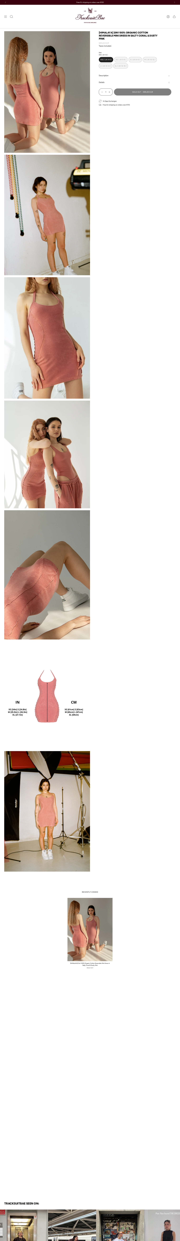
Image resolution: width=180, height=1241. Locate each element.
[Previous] (5, 2)
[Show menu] (5, 16)
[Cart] (174, 16)
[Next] (174, 2)
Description (103, 75)
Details (101, 82)
